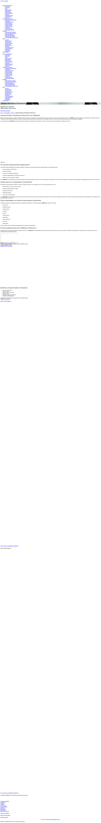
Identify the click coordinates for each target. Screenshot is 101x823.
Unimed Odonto (8, 16)
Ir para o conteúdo (4, 1)
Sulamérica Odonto (9, 15)
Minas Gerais (3, 809)
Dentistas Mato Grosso (10, 36)
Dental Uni (7, 7)
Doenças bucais (8, 41)
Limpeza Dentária (8, 26)
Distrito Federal (3, 806)
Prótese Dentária (8, 28)
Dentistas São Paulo (9, 34)
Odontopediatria (8, 48)
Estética (7, 39)
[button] (50, 162)
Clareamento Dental (9, 22)
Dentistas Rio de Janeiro (10, 32)
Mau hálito (7, 46)
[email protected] (4, 817)
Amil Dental (7, 6)
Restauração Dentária (9, 29)
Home (1, 112)
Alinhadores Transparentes (10, 19)
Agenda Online (6, 52)
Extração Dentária (9, 24)
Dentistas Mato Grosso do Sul (11, 37)
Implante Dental (8, 25)
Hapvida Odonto (8, 9)
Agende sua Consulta (2, 803)
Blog (4, 38)
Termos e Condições (4, 813)
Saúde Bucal (7, 50)
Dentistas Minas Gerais (10, 35)
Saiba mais (2, 162)
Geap (6, 8)
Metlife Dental (8, 12)
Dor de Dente (8, 42)
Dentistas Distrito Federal (10, 33)
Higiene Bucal (8, 44)
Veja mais (7, 17)
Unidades (5, 31)
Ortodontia (7, 27)
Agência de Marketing (53, 819)
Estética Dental (8, 23)
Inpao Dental (7, 11)
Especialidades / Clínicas (9, 112)
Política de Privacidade (5, 815)
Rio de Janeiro (3, 805)
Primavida (7, 14)
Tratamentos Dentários (8, 18)
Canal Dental (7, 21)
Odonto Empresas (9, 13)
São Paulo (2, 808)
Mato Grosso (3, 810)
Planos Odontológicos (7, 5)
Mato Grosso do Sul (4, 811)
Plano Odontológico (9, 47)
